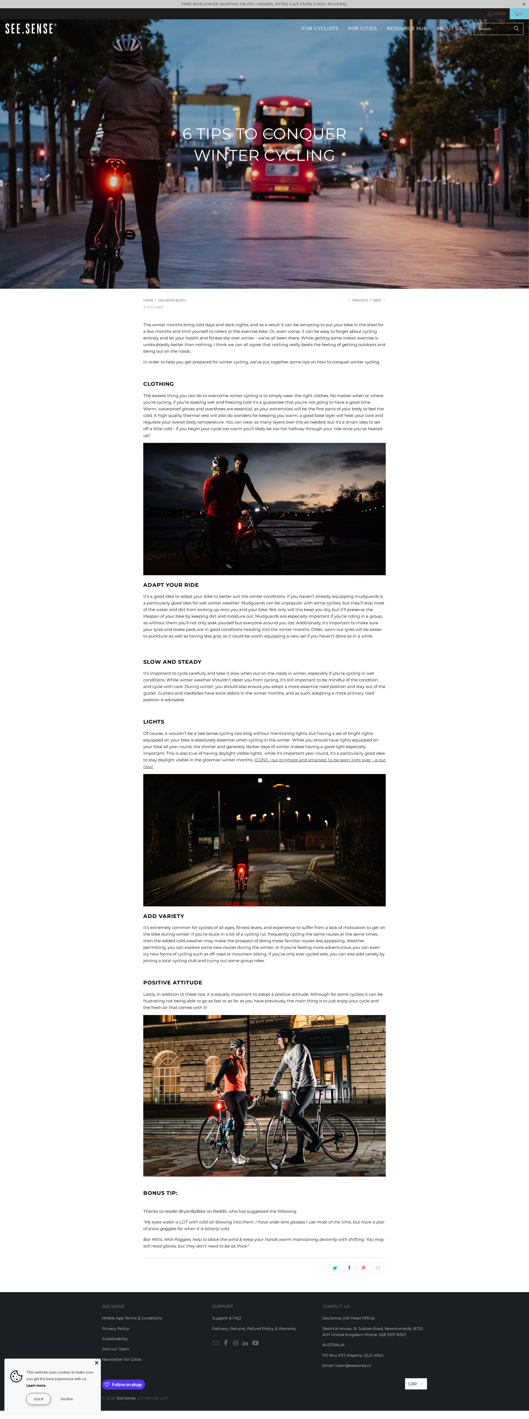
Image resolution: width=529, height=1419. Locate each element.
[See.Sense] (31, 28)
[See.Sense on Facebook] (226, 1343)
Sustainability (115, 1338)
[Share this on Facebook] (349, 1268)
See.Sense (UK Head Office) (348, 1318)
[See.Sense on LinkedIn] (246, 1343)
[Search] (516, 29)
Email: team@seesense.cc (347, 1365)
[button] (323, 29)
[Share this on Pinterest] (364, 1268)
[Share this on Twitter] (335, 1268)
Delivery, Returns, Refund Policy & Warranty (254, 1328)
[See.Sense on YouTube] (256, 1343)
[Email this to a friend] (378, 1268)
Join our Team (115, 1348)
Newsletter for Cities (121, 1359)
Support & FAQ (226, 1318)
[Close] (96, 1363)
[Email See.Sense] (216, 1343)
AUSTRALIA (333, 1344)
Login (499, 14)
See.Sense (126, 1398)
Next (377, 300)
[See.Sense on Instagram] (236, 1343)
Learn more (35, 1385)
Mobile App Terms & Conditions (132, 1318)
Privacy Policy (115, 1328)
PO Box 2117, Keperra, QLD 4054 (352, 1355)
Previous (359, 300)
